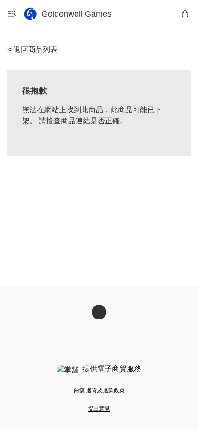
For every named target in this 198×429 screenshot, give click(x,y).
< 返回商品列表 (32, 49)
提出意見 (99, 409)
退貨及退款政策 (105, 390)
